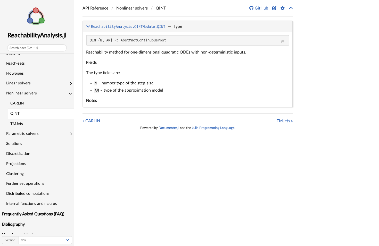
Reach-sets (15, 63)
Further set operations (25, 184)
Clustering (15, 174)
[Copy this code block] (283, 42)
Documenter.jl (169, 127)
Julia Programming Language (213, 127)
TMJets (16, 124)
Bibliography (13, 224)
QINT (15, 114)
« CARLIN (91, 121)
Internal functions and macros (31, 204)
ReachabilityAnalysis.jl (37, 35)
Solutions (14, 144)
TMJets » (285, 121)
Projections (16, 164)
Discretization (18, 154)
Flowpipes (15, 73)
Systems (13, 53)
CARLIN (17, 103)
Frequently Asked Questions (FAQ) (33, 214)
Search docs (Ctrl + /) (24, 47)
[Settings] (283, 8)
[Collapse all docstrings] (291, 8)
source (284, 102)
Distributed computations (28, 194)
